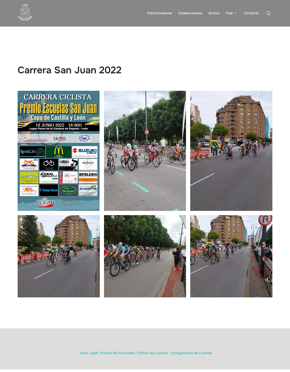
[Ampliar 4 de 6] (94, 221)
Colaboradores (190, 13)
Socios (213, 13)
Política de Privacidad (117, 353)
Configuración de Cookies (191, 353)
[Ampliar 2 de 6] (180, 96)
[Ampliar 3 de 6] (267, 96)
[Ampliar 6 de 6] (267, 221)
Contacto (251, 13)
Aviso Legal (88, 353)
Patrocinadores (159, 13)
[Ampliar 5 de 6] (180, 221)
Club (229, 13)
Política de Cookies (152, 353)
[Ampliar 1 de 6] (94, 96)
